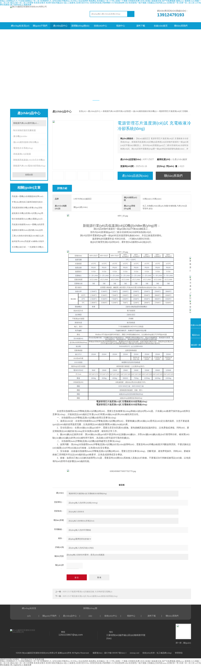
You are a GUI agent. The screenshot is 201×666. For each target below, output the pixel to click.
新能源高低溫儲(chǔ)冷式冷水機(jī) (29, 160)
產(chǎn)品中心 (60, 26)
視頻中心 (120, 26)
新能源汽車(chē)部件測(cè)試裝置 (28, 123)
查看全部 (29, 175)
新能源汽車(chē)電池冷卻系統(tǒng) (29, 166)
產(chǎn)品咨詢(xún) (135, 175)
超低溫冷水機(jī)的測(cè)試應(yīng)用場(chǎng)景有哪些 (29, 213)
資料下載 (140, 26)
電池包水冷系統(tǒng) (23, 148)
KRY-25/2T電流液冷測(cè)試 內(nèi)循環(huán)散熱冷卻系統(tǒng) (90, 596)
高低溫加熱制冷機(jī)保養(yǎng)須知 (27, 208)
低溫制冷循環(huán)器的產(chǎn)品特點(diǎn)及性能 (29, 230)
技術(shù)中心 (100, 26)
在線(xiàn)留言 (161, 26)
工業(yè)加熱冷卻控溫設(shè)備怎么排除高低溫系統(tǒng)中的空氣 (29, 236)
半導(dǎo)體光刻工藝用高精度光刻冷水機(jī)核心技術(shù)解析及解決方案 (29, 202)
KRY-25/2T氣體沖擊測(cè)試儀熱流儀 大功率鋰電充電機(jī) (87, 592)
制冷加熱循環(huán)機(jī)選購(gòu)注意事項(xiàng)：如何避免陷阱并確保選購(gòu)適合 (29, 219)
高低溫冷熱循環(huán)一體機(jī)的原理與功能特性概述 (29, 224)
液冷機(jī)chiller (20, 136)
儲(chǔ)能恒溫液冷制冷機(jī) (26, 142)
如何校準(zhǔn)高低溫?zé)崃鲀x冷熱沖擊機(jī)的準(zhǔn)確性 (29, 241)
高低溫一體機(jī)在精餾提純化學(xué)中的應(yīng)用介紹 (29, 196)
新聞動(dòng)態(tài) (80, 26)
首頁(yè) (82, 111)
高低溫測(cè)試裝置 (22, 154)
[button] (96, 100)
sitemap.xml (134, 653)
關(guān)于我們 (40, 26)
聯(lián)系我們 (180, 26)
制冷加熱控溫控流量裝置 (24, 130)
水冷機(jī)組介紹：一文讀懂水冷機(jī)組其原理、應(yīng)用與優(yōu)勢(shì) (29, 247)
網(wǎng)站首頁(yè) (20, 26)
